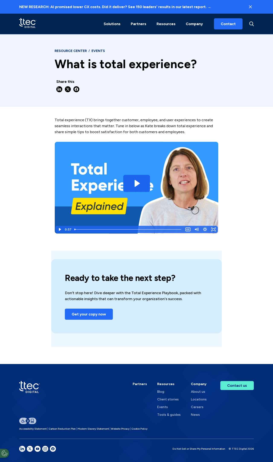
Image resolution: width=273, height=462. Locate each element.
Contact (228, 24)
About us (198, 392)
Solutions (112, 24)
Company (194, 24)
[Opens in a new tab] (22, 449)
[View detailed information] (27, 23)
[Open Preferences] (4, 453)
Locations (199, 399)
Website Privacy (120, 428)
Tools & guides (169, 415)
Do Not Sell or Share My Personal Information (199, 449)
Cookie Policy (139, 428)
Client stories (168, 399)
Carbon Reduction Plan (62, 428)
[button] (112, 24)
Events (162, 407)
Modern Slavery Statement (93, 428)
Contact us (237, 385)
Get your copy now (89, 314)
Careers (197, 407)
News (195, 415)
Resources (166, 24)
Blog (160, 392)
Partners (140, 384)
